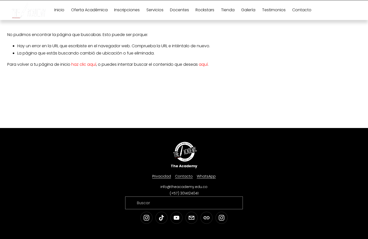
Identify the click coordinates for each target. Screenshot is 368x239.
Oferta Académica (89, 10)
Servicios (154, 10)
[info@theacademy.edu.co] (192, 218)
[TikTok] (161, 218)
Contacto (301, 10)
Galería (248, 10)
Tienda (228, 10)
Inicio (59, 10)
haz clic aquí (83, 64)
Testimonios (274, 10)
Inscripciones (127, 10)
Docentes (179, 10)
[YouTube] (176, 218)
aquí (203, 64)
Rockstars (205, 10)
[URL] (207, 218)
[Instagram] (146, 218)
